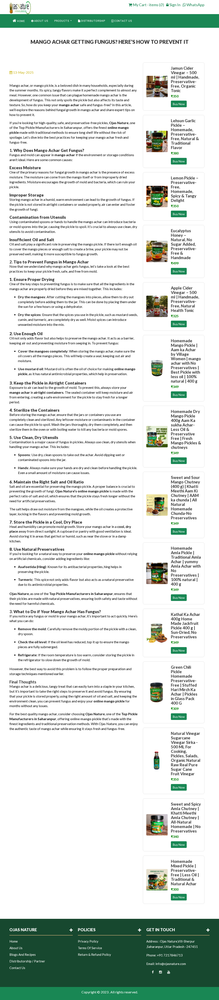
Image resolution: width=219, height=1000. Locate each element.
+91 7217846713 (170, 955)
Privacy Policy (88, 941)
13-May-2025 (23, 72)
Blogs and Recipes (22, 954)
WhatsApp (195, 4)
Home (20, 21)
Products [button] (62, 20)
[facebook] (150, 973)
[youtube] (166, 973)
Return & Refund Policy (94, 954)
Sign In (175, 4)
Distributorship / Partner (27, 961)
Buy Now (179, 104)
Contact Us (123, 20)
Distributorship (92, 20)
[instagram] (158, 973)
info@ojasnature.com (170, 964)
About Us (41, 20)
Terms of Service (90, 948)
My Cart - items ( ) (148, 4)
